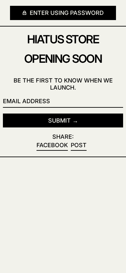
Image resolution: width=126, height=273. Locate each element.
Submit (59, 120)
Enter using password (66, 12)
